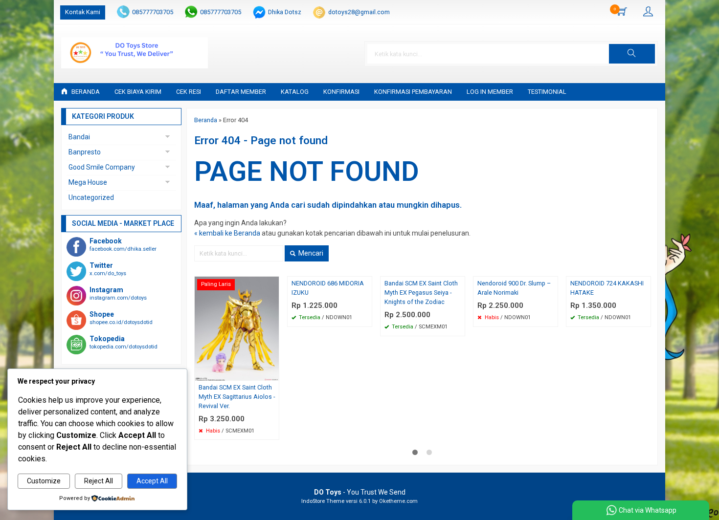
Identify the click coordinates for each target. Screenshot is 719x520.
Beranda (85, 91)
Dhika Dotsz (284, 12)
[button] (632, 54)
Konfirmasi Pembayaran (413, 91)
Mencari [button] (310, 253)
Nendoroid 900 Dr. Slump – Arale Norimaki (514, 288)
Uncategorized (91, 197)
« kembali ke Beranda (227, 233)
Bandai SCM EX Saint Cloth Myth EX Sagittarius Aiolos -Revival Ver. (237, 397)
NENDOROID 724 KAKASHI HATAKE (607, 288)
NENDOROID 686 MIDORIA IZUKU (328, 288)
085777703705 (152, 12)
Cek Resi (188, 91)
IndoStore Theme (322, 501)
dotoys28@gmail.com (359, 12)
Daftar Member (241, 91)
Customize (44, 481)
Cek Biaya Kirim (137, 91)
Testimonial (547, 91)
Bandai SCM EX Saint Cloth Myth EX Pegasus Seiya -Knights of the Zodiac (421, 292)
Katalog (295, 91)
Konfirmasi (341, 91)
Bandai (79, 137)
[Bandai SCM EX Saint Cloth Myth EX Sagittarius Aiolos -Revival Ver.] (237, 328)
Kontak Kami (82, 12)
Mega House (87, 182)
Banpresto (84, 152)
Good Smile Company (101, 167)
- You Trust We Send (359, 492)
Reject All (98, 481)
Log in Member (490, 91)
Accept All (152, 481)
